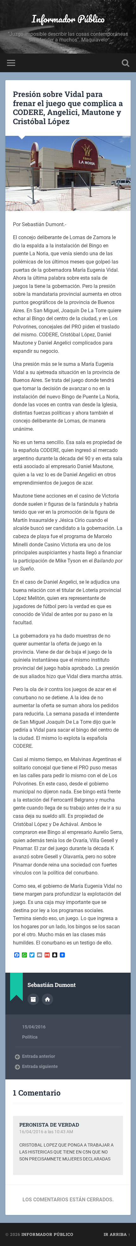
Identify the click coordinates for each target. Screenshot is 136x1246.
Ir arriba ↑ (117, 1234)
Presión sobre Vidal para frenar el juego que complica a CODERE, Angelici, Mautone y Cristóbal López (68, 107)
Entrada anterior (38, 1056)
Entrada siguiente (40, 1066)
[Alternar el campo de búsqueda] (125, 63)
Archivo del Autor (33, 999)
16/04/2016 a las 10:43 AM (46, 1131)
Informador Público (68, 19)
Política (30, 1036)
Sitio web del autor (47, 999)
